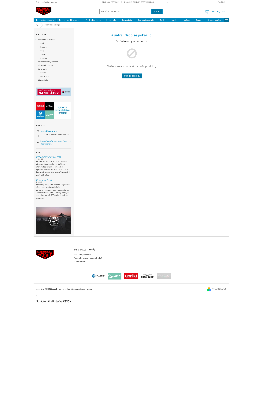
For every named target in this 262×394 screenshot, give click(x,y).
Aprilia (43, 43)
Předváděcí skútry (45, 65)
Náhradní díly (43, 80)
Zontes (43, 54)
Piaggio (43, 47)
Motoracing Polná (44, 180)
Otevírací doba (80, 261)
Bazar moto (42, 69)
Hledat (157, 11)
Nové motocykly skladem (48, 61)
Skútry (43, 72)
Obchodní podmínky (110, 2)
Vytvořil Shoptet (219, 289)
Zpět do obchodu (132, 76)
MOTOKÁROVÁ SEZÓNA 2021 (48, 157)
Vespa (43, 50)
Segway (43, 58)
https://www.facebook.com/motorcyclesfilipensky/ (55, 142)
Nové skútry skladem (46, 39)
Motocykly (44, 76)
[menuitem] (45, 20)
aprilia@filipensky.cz (48, 131)
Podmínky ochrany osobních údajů (139, 2)
